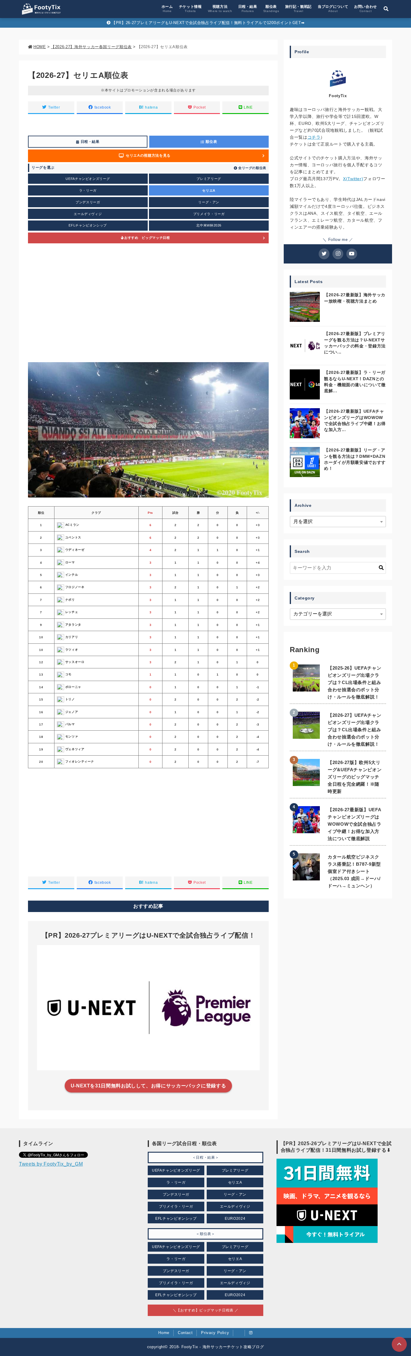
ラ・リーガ (88, 190)
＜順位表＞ (205, 1234)
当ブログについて (333, 9)
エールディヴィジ (88, 214)
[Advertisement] (148, 303)
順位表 (271, 9)
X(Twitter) (353, 178)
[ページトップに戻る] (399, 1344)
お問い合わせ (365, 9)
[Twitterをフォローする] (324, 253)
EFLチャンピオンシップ (88, 225)
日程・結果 (247, 9)
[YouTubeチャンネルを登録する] (351, 253)
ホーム (167, 9)
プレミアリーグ (208, 178)
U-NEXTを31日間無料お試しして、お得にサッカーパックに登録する (148, 1085)
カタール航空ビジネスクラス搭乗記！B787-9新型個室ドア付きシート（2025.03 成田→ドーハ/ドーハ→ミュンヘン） (354, 871)
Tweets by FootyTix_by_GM (51, 1163)
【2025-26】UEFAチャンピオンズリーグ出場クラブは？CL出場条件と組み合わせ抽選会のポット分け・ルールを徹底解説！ (354, 682)
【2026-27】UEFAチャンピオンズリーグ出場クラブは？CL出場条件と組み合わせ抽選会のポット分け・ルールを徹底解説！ (354, 730)
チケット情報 (190, 9)
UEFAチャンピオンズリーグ (88, 178)
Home (163, 1332)
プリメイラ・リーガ (209, 214)
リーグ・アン (208, 202)
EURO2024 (235, 1218)
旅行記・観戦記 (298, 9)
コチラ (314, 137)
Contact (185, 1332)
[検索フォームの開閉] (386, 9)
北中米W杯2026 (208, 225)
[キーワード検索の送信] (381, 568)
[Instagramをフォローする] (337, 253)
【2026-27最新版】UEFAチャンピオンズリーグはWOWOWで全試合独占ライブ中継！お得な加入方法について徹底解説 (355, 824)
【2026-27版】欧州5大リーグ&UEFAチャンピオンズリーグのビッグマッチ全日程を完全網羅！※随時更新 (355, 777)
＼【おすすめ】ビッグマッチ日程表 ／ (206, 1310)
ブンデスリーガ (88, 202)
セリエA (208, 190)
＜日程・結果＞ (205, 1157)
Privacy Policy (215, 1332)
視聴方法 (220, 9)
